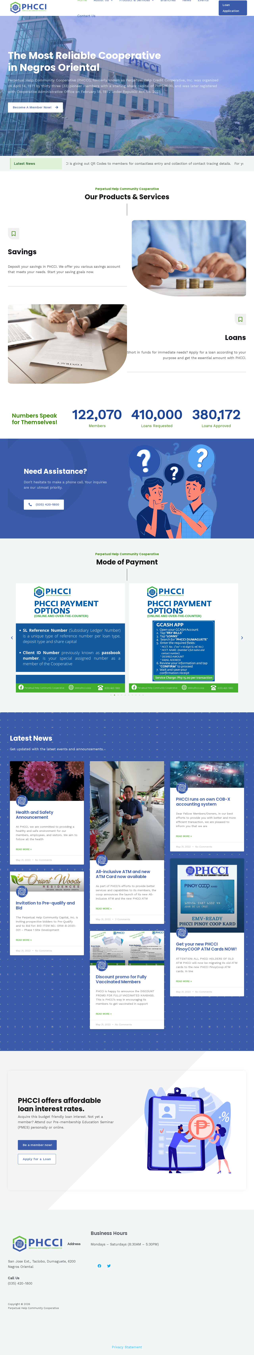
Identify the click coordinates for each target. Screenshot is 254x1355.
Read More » (24, 849)
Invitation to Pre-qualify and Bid (45, 905)
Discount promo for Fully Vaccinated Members (121, 979)
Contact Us (86, 16)
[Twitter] (109, 1266)
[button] (35, 107)
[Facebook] (99, 1266)
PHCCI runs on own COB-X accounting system (203, 801)
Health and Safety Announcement (34, 814)
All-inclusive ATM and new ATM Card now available (123, 874)
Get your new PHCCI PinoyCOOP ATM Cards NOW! (206, 946)
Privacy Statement (127, 1347)
